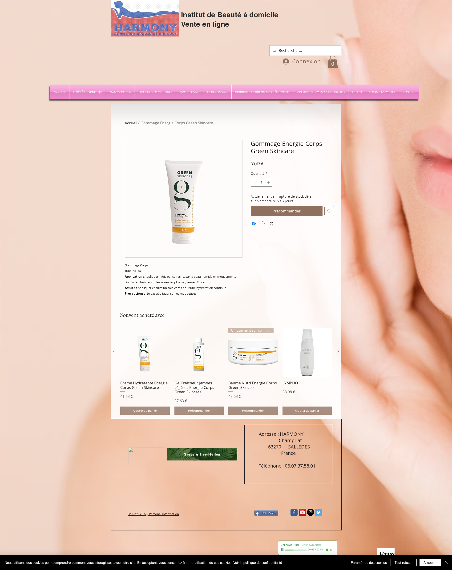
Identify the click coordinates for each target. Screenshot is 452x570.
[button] (439, 13)
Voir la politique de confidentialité (257, 562)
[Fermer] (446, 562)
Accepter (430, 562)
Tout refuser (404, 562)
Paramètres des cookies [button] (369, 562)
